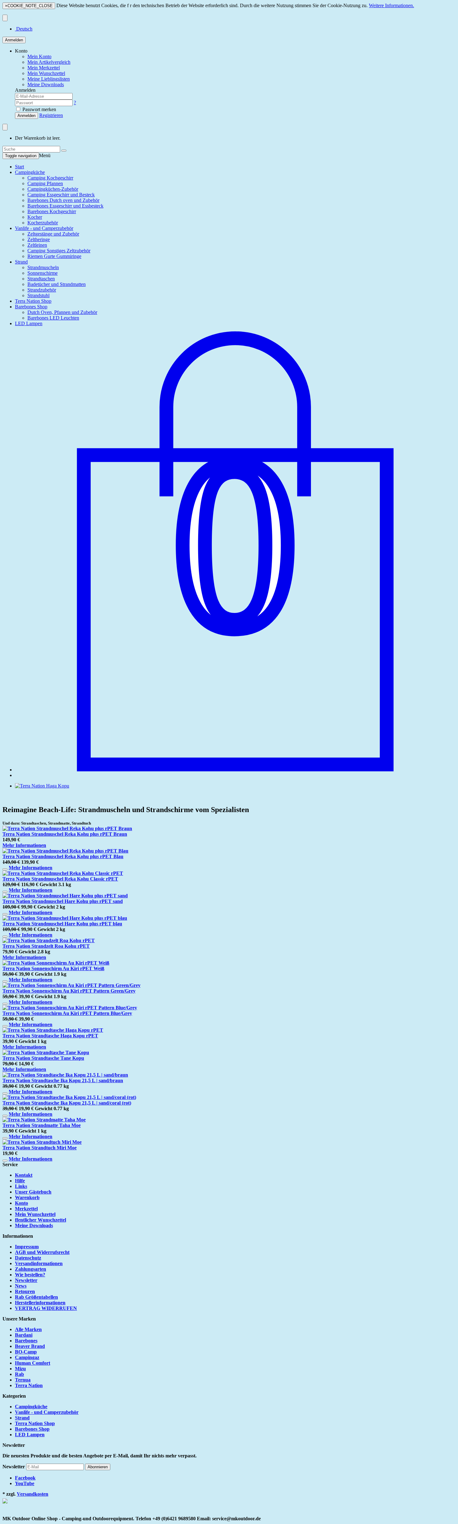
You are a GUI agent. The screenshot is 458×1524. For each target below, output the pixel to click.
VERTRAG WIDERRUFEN (46, 1308)
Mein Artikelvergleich (48, 62)
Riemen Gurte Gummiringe (54, 256)
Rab (19, 1374)
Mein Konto (39, 56)
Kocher (34, 217)
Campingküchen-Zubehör (52, 189)
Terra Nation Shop (33, 301)
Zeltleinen (37, 245)
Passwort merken (38, 109)
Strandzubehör (41, 289)
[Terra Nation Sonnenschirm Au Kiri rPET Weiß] (55, 962)
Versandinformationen (39, 1263)
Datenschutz (28, 1257)
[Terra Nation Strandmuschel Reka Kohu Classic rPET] (62, 873)
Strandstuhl (38, 295)
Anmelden (14, 40)
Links (21, 1186)
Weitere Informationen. (391, 5)
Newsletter (26, 1280)
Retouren (25, 1291)
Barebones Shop (31, 306)
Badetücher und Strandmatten (56, 284)
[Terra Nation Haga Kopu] (42, 785)
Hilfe (20, 1180)
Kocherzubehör (42, 222)
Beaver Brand (30, 1346)
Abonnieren (98, 1467)
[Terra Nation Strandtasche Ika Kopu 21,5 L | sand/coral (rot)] (69, 1097)
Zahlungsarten (30, 1269)
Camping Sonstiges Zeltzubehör (58, 250)
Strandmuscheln (43, 267)
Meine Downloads (34, 1225)
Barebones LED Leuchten (53, 317)
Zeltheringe (38, 239)
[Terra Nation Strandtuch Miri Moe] (42, 1142)
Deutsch (23, 28)
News (20, 1285)
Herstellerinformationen (40, 1302)
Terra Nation (29, 1385)
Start (19, 166)
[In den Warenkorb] (4, 869)
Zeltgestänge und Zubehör (53, 233)
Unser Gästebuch (33, 1191)
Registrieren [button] (51, 115)
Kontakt (23, 1175)
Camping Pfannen (45, 183)
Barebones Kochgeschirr (51, 211)
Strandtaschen (41, 278)
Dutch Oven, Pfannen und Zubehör (62, 312)
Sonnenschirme (42, 273)
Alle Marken (28, 1329)
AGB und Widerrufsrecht (42, 1252)
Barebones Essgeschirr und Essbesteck (65, 205)
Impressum (27, 1246)
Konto (21, 1203)
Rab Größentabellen (36, 1297)
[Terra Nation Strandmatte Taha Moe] (44, 1119)
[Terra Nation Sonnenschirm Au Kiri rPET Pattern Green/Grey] (71, 985)
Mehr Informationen (24, 845)
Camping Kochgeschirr (50, 177)
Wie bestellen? (30, 1274)
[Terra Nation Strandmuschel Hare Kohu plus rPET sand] (65, 895)
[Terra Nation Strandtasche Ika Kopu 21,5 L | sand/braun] (65, 1075)
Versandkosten (32, 1494)
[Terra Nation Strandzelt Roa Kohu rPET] (48, 940)
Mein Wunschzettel (35, 1214)
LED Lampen (28, 323)
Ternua (23, 1379)
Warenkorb (27, 1197)
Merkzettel (26, 1208)
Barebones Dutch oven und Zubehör (63, 200)
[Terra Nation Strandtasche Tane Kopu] (45, 1052)
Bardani (23, 1335)
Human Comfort (32, 1363)
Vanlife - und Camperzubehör (44, 228)
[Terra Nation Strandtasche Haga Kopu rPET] (52, 1030)
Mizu (20, 1368)
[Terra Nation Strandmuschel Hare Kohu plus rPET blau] (64, 918)
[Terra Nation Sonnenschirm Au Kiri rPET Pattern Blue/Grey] (69, 1007)
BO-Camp (26, 1351)
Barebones (26, 1340)
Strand (21, 261)
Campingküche (30, 172)
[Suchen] (63, 151)
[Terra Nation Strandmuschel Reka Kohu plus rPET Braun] (67, 828)
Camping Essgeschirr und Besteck (61, 194)
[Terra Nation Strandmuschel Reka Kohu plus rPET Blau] (65, 850)
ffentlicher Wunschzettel (40, 1219)
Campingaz (27, 1357)
